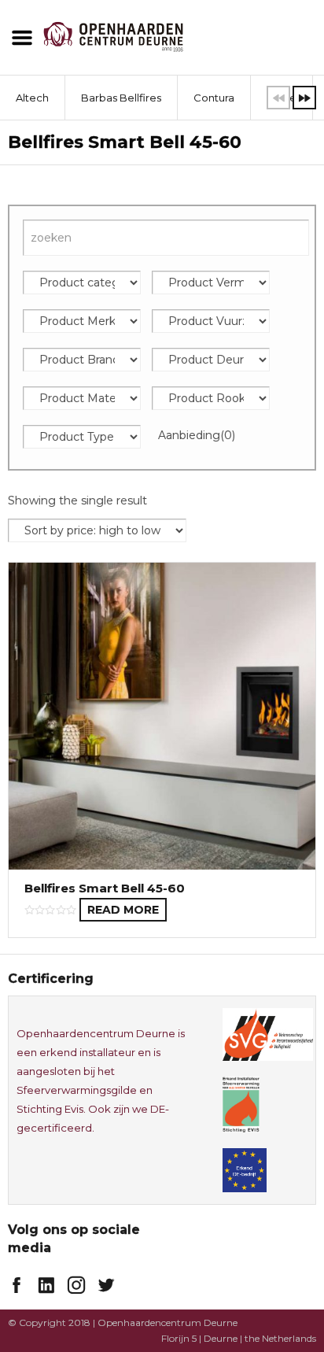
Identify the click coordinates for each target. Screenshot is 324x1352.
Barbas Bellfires (121, 97)
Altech (32, 97)
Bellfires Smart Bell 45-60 (104, 888)
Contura (213, 97)
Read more (123, 910)
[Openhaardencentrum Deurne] (113, 35)
